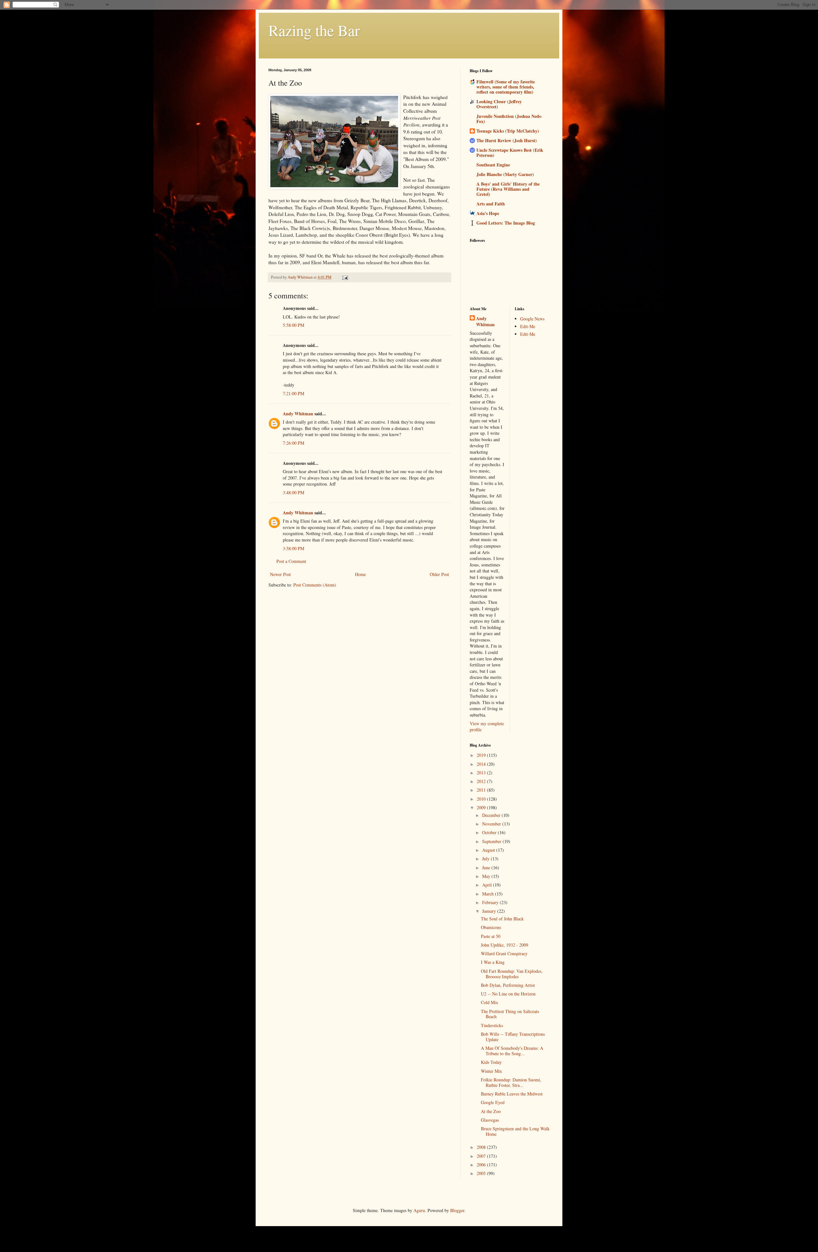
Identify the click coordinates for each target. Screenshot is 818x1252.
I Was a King (493, 962)
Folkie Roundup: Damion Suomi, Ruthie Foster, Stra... (511, 1082)
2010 (482, 799)
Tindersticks (492, 1025)
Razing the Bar (314, 30)
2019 (482, 755)
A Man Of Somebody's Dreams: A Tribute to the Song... (512, 1050)
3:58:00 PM (293, 548)
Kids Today (491, 1062)
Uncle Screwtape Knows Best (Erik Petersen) (509, 152)
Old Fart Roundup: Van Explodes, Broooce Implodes (512, 973)
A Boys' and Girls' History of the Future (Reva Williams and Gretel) (508, 189)
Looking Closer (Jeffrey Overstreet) (499, 104)
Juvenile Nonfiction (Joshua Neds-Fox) (509, 119)
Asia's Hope (487, 213)
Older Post (439, 574)
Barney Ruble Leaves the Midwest (512, 1094)
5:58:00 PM (293, 325)
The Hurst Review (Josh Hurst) (506, 140)
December (492, 815)
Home (360, 574)
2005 (482, 1173)
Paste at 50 (490, 936)
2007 (482, 1156)
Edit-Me (527, 326)
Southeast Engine (493, 164)
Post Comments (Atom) (314, 585)
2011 (482, 790)
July (486, 859)
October (490, 832)
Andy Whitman (298, 413)
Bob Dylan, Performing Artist (508, 985)
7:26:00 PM (293, 443)
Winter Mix (491, 1071)
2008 (482, 1147)
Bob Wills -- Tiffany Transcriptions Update (513, 1036)
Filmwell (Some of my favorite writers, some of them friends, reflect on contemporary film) (505, 86)
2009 (482, 807)
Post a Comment (291, 561)
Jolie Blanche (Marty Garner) (505, 174)
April (487, 885)
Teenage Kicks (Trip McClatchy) (507, 130)
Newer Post (280, 574)
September (492, 841)
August (489, 850)
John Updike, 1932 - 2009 (504, 945)
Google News (532, 319)
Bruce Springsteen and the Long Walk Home (515, 1131)
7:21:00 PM (293, 393)
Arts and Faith (490, 203)
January (489, 911)
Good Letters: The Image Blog (505, 222)
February (491, 902)
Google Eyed (493, 1102)
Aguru (419, 1210)
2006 (482, 1165)
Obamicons (491, 927)
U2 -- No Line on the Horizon (508, 994)
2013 (482, 773)
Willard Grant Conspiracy (504, 953)
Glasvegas (490, 1120)
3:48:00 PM (293, 492)
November (492, 824)
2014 (482, 764)
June (486, 867)
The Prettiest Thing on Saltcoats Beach (510, 1014)
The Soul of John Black (502, 919)
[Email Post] (344, 277)
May (486, 876)
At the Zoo (491, 1111)
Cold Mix (489, 1002)
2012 (482, 781)
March (488, 894)
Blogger (457, 1210)
